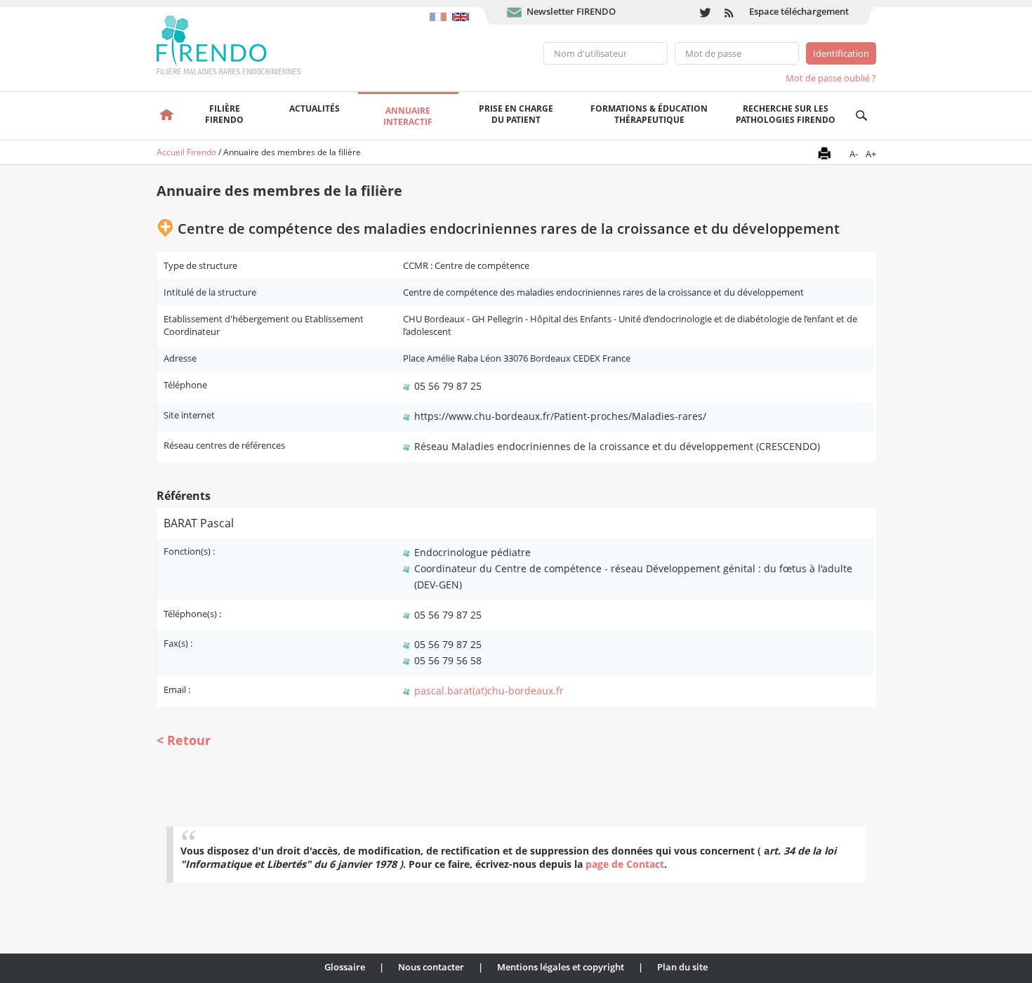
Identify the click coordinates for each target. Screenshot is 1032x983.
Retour (189, 740)
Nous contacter (431, 967)
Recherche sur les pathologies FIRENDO (785, 114)
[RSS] (730, 12)
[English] (462, 10)
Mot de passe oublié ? (831, 78)
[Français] (441, 10)
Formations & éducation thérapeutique (649, 114)
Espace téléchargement (799, 11)
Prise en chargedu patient (516, 114)
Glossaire (344, 967)
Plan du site (682, 967)
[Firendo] (242, 43)
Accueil (167, 116)
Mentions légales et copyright (560, 967)
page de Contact (625, 864)
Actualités (314, 108)
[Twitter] (705, 12)
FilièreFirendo (224, 114)
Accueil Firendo (186, 152)
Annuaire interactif (407, 116)
